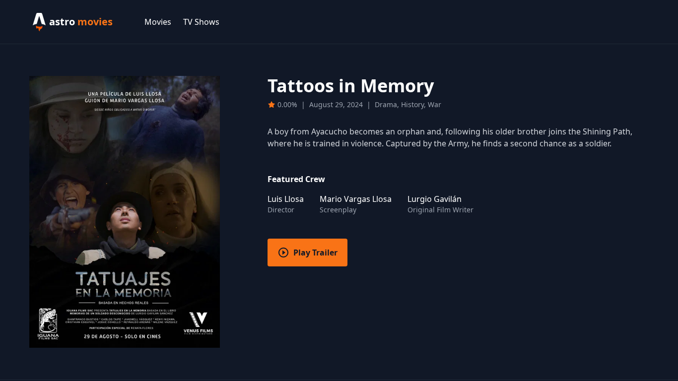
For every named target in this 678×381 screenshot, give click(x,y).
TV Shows (201, 21)
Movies (157, 21)
